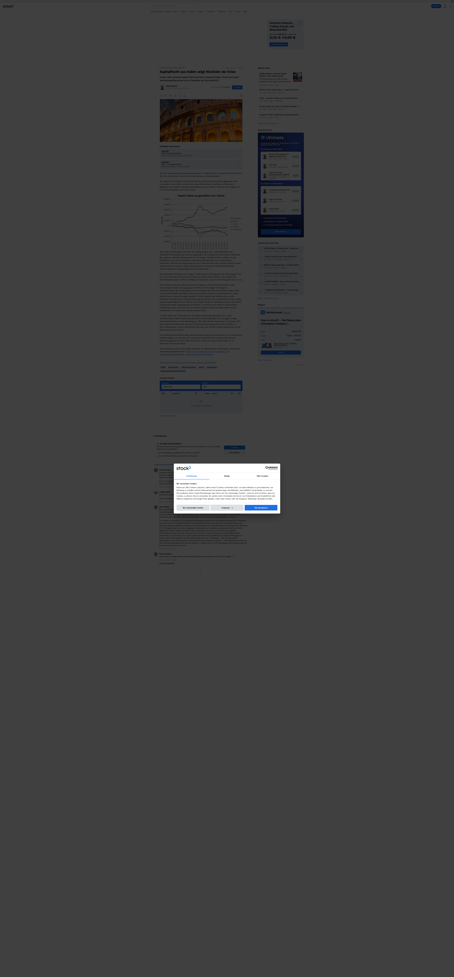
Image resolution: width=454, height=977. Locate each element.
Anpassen (226, 508)
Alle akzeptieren (261, 508)
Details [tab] (227, 476)
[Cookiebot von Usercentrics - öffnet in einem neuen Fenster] (267, 468)
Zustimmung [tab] (191, 476)
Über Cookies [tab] (262, 476)
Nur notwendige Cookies (193, 508)
